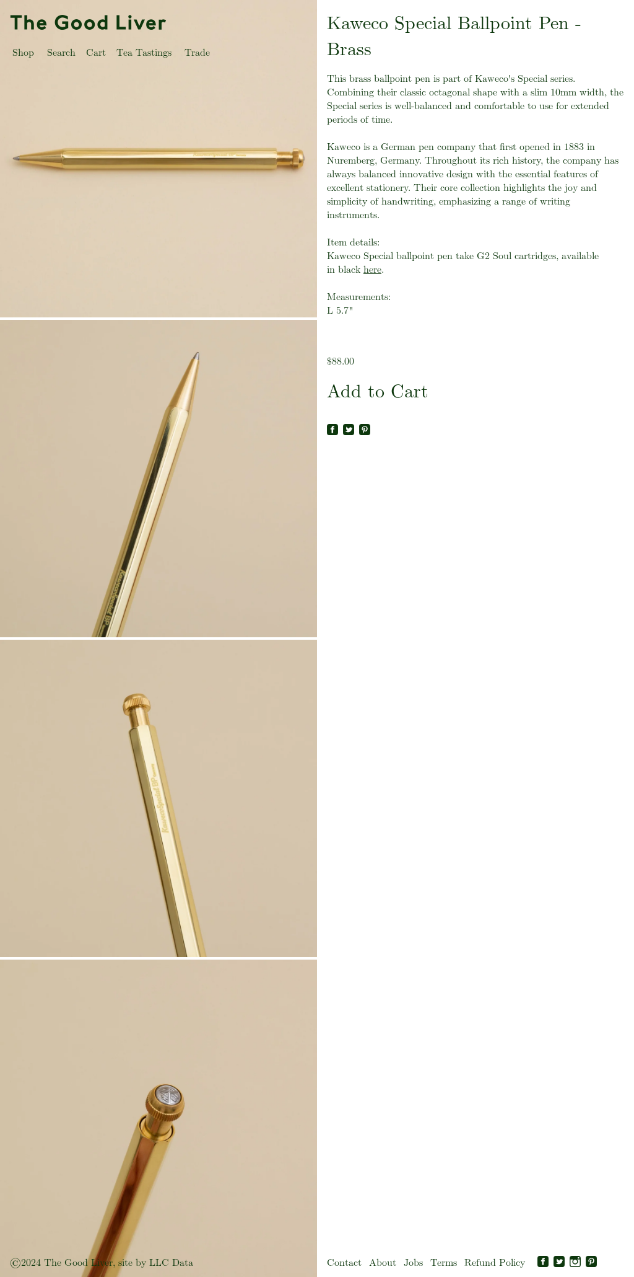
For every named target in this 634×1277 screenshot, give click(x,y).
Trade (197, 52)
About (382, 1262)
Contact (344, 1262)
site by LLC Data (155, 1262)
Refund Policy (494, 1262)
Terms (443, 1262)
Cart (96, 52)
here (372, 269)
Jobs (413, 1262)
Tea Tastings (144, 52)
